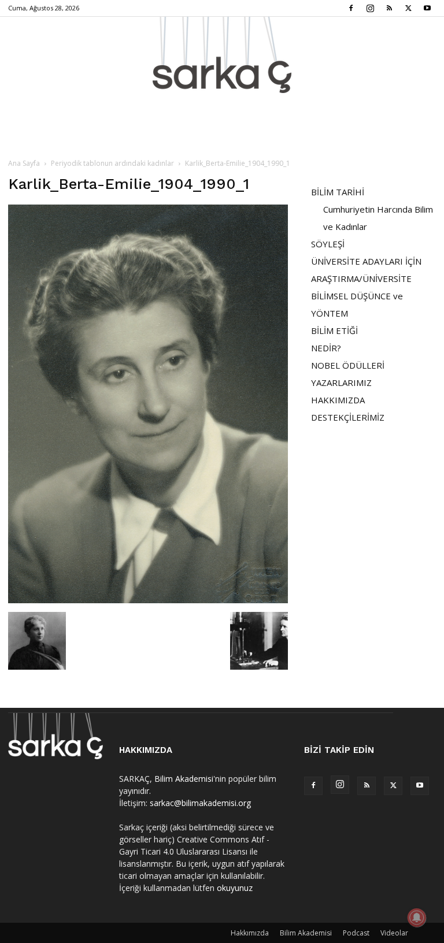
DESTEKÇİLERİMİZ (347, 417)
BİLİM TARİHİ (337, 192)
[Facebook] (351, 8)
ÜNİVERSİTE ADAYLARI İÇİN (366, 261)
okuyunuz (235, 887)
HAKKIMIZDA (338, 400)
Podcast (356, 933)
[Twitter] (408, 8)
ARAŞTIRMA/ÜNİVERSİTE (361, 278)
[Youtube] (427, 8)
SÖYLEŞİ (328, 244)
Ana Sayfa (24, 163)
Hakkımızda (250, 933)
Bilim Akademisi (183, 778)
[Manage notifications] (417, 917)
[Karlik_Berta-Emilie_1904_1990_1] (148, 600)
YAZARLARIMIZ (341, 382)
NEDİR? (326, 348)
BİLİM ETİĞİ (334, 330)
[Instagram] (370, 8)
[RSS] (389, 8)
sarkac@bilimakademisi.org (200, 802)
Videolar (394, 933)
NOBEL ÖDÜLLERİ (347, 365)
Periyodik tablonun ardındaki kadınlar (112, 163)
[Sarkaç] (222, 55)
